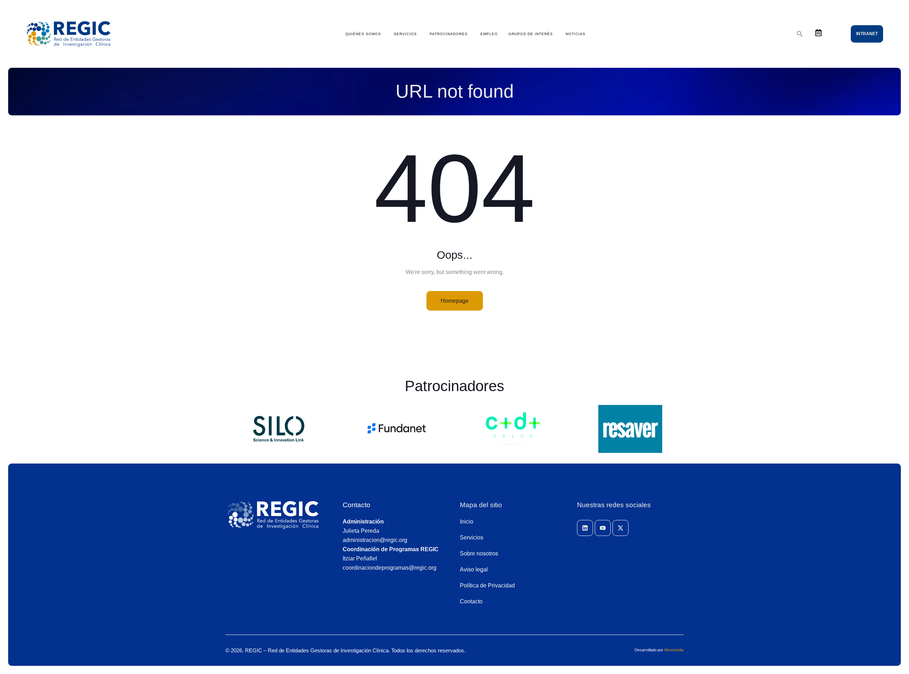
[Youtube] (603, 528)
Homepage (455, 301)
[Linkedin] (585, 528)
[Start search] (799, 34)
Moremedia (674, 650)
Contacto (356, 505)
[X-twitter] (620, 528)
